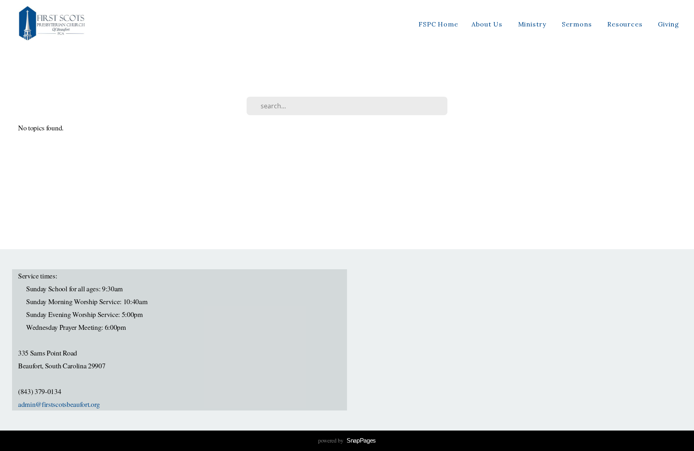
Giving (668, 24)
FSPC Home (438, 24)
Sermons (578, 24)
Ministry (533, 24)
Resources (625, 24)
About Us (488, 24)
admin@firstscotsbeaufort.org (59, 404)
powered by (347, 440)
